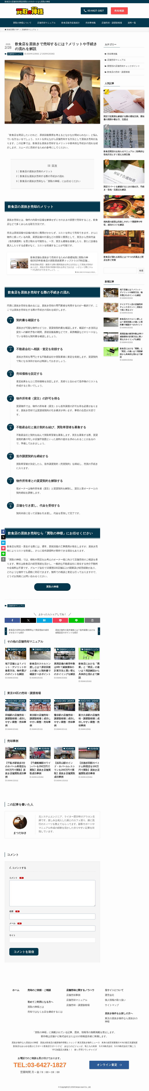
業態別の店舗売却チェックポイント (123, 66)
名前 (13, 911)
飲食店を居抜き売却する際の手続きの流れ (42, 176)
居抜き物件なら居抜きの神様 (25, 1043)
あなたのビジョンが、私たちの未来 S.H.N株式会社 (88, 1046)
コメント (15, 878)
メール (14, 923)
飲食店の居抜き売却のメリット (36, 171)
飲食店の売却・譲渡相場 (118, 72)
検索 (141, 270)
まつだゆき (19, 832)
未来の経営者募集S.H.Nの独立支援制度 (120, 1043)
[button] (12, 620)
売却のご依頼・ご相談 (39, 990)
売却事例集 (112, 54)
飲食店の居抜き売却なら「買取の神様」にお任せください (50, 181)
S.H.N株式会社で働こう (125, 1046)
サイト (12, 935)
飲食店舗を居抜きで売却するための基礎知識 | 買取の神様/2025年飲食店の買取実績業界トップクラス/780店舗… (60, 259)
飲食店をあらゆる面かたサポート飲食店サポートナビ (37, 1046)
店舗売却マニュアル (15, 54)
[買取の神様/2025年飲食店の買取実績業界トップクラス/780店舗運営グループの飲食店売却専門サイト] (30, 11)
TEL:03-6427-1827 (40, 1064)
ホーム (15, 990)
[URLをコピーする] (92, 620)
